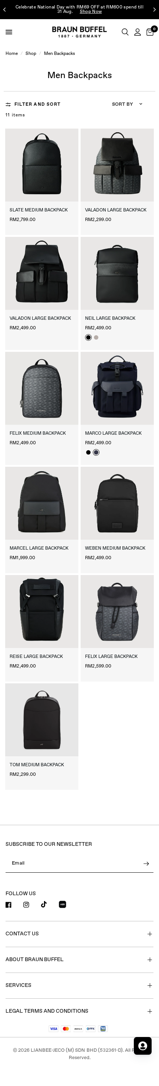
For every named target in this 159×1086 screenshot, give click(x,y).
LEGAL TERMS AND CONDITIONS (47, 1011)
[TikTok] (49, 904)
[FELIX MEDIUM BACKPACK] (41, 388)
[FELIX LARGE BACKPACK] (117, 611)
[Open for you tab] (143, 1046)
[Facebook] (14, 905)
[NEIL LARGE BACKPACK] (117, 273)
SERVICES (18, 985)
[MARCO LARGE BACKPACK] (117, 388)
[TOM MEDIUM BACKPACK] (41, 719)
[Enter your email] (146, 864)
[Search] (125, 32)
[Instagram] (31, 905)
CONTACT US (22, 934)
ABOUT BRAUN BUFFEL (35, 959)
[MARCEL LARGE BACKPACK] (41, 503)
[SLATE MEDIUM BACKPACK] (41, 165)
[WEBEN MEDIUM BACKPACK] (117, 503)
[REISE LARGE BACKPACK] (41, 611)
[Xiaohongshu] (67, 905)
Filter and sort (37, 105)
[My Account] (137, 32)
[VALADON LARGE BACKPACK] (117, 165)
